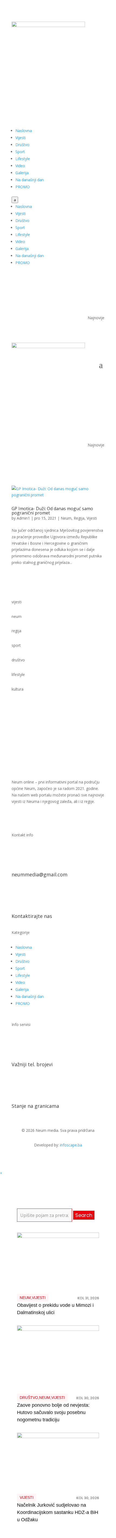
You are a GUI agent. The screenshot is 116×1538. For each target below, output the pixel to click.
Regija (79, 518)
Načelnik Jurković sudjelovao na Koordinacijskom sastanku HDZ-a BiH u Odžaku (57, 1512)
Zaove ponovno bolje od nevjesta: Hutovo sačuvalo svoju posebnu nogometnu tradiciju (53, 1412)
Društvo (22, 144)
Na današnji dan (29, 179)
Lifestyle (22, 158)
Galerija (22, 172)
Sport (20, 151)
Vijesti (20, 137)
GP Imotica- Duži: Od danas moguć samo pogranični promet (52, 511)
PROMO (22, 186)
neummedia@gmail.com (39, 874)
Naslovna (23, 130)
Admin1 (23, 518)
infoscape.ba (71, 1144)
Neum (66, 518)
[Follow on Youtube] (89, 77)
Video (20, 165)
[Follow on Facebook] (78, 77)
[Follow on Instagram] (100, 77)
